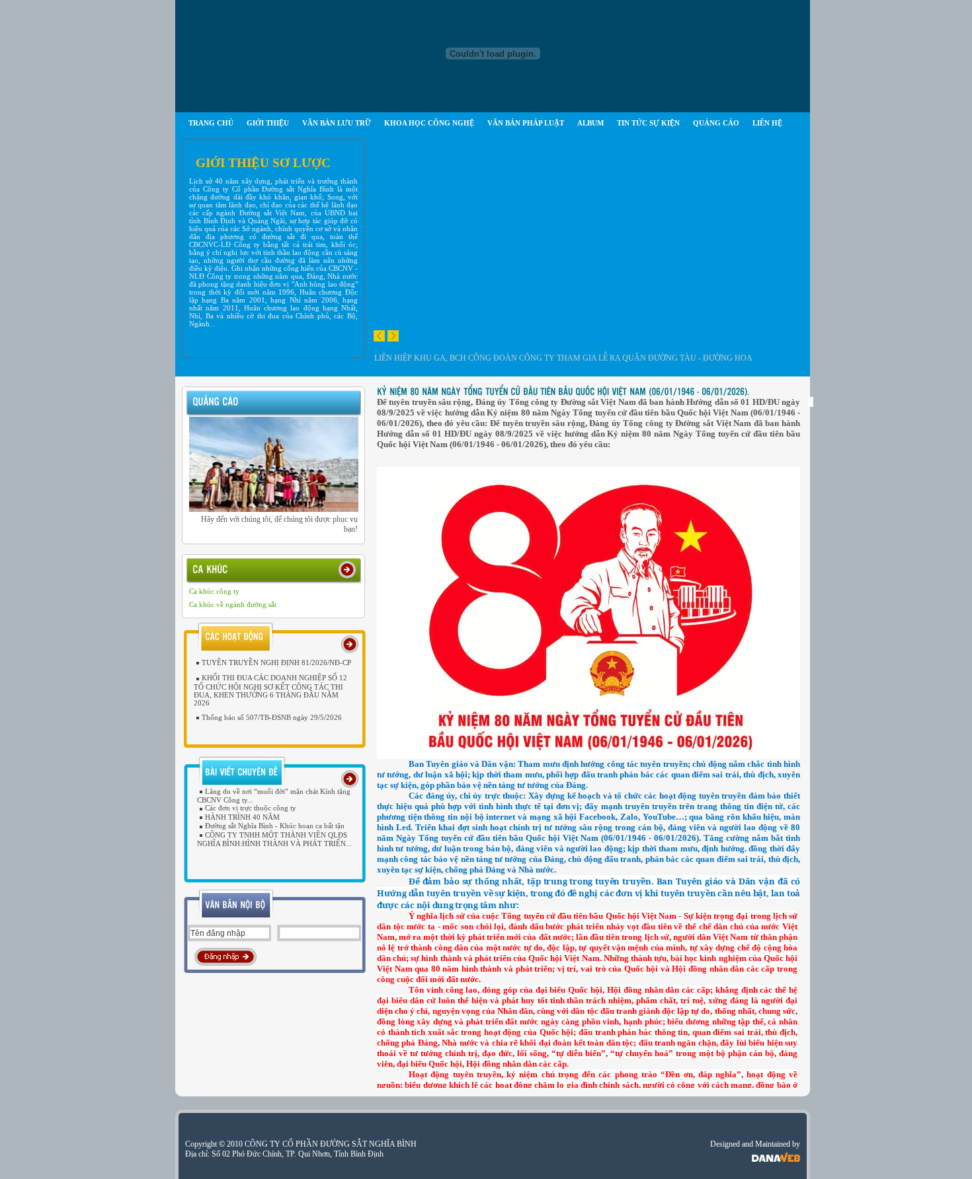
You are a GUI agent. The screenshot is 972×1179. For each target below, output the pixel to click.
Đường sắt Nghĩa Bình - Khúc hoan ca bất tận (274, 826)
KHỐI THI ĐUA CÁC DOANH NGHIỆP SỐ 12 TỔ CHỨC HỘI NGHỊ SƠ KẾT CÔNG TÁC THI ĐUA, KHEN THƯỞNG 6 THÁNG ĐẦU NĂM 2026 (270, 690)
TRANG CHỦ (210, 123)
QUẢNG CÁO (716, 123)
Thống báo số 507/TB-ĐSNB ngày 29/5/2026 (272, 717)
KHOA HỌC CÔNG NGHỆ (429, 123)
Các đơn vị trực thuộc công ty (250, 808)
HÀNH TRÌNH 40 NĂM (242, 817)
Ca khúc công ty (214, 591)
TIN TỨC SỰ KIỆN (648, 123)
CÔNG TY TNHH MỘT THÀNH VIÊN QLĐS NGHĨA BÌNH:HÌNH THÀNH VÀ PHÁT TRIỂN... (274, 839)
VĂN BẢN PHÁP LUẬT (525, 123)
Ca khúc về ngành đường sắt (232, 604)
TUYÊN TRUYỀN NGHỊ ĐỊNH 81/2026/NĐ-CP (276, 662)
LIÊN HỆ (767, 123)
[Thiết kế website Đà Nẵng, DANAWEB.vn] (776, 1154)
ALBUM (590, 123)
